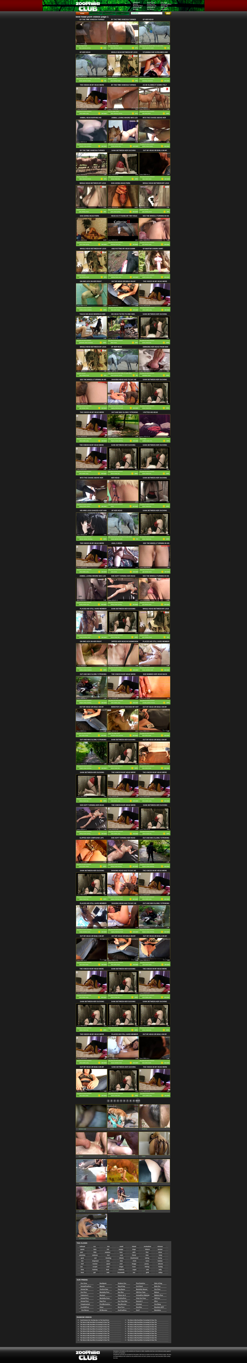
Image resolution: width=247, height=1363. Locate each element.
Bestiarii (135, 9)
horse (83, 866)
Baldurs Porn (157, 1295)
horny (161, 1258)
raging (113, 408)
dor (83, 1261)
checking (90, 539)
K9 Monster (102, 1310)
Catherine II (164, 9)
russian (96, 1264)
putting (113, 277)
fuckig (161, 1266)
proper (85, 310)
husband (90, 342)
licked (135, 1246)
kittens (148, 1249)
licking (115, 80)
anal (112, 571)
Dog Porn (101, 1301)
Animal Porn (151, 2)
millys (162, 1272)
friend (135, 1255)
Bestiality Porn (138, 6)
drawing (113, 244)
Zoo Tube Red (121, 1301)
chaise (151, 146)
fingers (113, 441)
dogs (135, 1249)
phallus (89, 146)
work (147, 277)
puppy (122, 1249)
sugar (135, 1269)
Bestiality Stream (140, 1289)
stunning (144, 80)
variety (85, 539)
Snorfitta (138, 1307)
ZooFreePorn (120, 1310)
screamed (150, 80)
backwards (114, 670)
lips (119, 179)
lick (109, 1249)
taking (148, 1258)
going (143, 146)
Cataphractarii (151, 6)
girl (143, 244)
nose (85, 146)
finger (122, 1266)
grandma (83, 1255)
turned (89, 48)
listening (117, 408)
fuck (109, 1269)
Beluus (155, 1292)
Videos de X (120, 1295)
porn (112, 211)
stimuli (81, 539)
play (87, 113)
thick (149, 113)
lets (109, 1246)
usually (144, 702)
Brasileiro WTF (158, 1307)
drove (112, 179)
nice (151, 441)
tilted (112, 342)
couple (96, 1266)
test (109, 1255)
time (80, 48)
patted (144, 441)
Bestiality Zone (103, 1298)
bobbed (89, 310)
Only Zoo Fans (140, 1298)
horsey (153, 702)
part (83, 1252)
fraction (81, 146)
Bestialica (156, 1310)
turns (148, 1261)
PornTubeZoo (139, 1283)
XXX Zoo (156, 1298)
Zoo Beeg (156, 1304)
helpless (122, 1269)
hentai (146, 244)
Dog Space (120, 1289)
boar (83, 1272)
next (138, 1101)
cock (117, 735)
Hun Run (119, 1292)
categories (96, 13)
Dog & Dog (120, 1286)
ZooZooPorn (120, 1298)
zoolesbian (148, 1246)
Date (122, 13)
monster (113, 735)
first (148, 1252)
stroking (121, 441)
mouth (152, 48)
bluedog (109, 1258)
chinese (161, 1246)
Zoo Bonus (150, 9)
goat (83, 1258)
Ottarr (100, 1307)
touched (121, 735)
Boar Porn (119, 1307)
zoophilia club (88, 6)
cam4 (122, 1246)
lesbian (161, 1261)
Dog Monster (120, 1304)
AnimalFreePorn (166, 4)
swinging (144, 375)
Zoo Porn (164, 7)
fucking (96, 1269)
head (143, 48)
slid (143, 113)
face (144, 179)
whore (116, 146)
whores (161, 1264)
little (96, 1252)
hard (89, 637)
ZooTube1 (138, 1286)
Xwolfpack (136, 2)
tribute (122, 1258)
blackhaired (135, 1258)
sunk (120, 277)
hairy (161, 1255)
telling (112, 604)
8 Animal (138, 1304)
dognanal (96, 1261)
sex (83, 1266)
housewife (122, 1272)
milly (162, 1269)
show (161, 1252)
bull (83, 1264)
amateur (109, 1252)
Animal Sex (164, 6)
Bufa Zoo (156, 1286)
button (84, 113)
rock (122, 1255)
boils (146, 179)
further (81, 310)
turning (120, 604)
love (122, 1252)
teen (96, 1249)
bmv (122, 1261)
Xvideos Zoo (120, 1283)
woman (161, 1249)
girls (135, 1252)
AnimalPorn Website (141, 1295)
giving (118, 211)
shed (86, 342)
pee (112, 80)
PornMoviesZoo (103, 1304)
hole (117, 244)
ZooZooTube (137, 7)
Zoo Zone (164, 2)
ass (135, 1272)
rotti (148, 1269)
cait (96, 1258)
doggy (135, 1264)
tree (120, 146)
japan (109, 1264)
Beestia (135, 4)
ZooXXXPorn (151, 7)
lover (135, 1266)
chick (135, 1261)
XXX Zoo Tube (139, 1292)
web (109, 1272)
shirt (150, 277)
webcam (96, 1255)
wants (83, 1249)
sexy (109, 1261)
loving (112, 146)
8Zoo (155, 1301)
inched (119, 670)
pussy (148, 1264)
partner (149, 702)
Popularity (109, 13)
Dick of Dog (157, 1283)
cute (109, 1266)
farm (83, 1269)
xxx (96, 1246)
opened (148, 48)
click (81, 113)
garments (81, 342)
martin (144, 277)
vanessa (84, 48)
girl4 (148, 1272)
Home (82, 13)
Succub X (138, 1301)
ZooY (137, 1310)
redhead (83, 1246)
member (85, 637)
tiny (119, 244)
